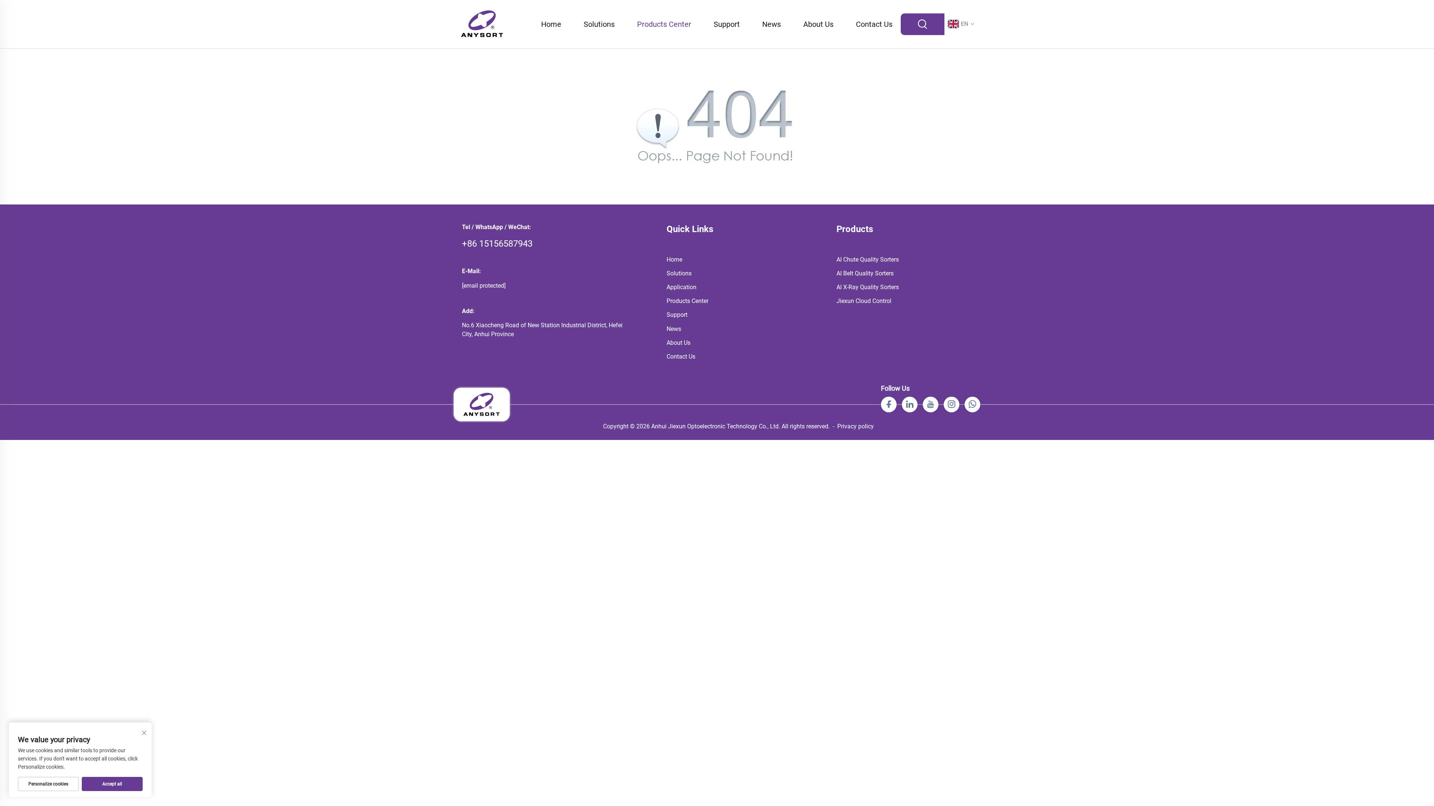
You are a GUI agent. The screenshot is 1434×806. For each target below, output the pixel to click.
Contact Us (874, 24)
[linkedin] (910, 404)
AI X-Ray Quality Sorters (867, 287)
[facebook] (889, 404)
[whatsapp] (972, 404)
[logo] (482, 23)
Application (681, 287)
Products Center (664, 24)
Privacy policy (855, 426)
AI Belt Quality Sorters (865, 273)
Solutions (599, 24)
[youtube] (930, 404)
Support (727, 24)
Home (551, 24)
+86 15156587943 (497, 243)
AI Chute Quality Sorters (867, 259)
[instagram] (951, 404)
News (771, 24)
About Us (818, 24)
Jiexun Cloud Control (863, 300)
